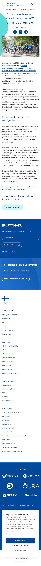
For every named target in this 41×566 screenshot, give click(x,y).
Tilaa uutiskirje (6, 334)
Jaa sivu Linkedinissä (26, 32)
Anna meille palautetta (9, 447)
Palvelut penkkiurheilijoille (10, 373)
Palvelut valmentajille (9, 358)
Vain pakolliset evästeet (20, 545)
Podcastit (5, 322)
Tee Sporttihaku (10, 245)
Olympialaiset (6, 385)
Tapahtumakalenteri (8, 330)
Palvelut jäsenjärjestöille (10, 346)
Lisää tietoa (9, 534)
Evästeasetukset (20, 550)
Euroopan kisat (7, 401)
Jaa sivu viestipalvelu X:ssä (20, 32)
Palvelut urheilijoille (8, 354)
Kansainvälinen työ (8, 428)
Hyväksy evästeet (20, 540)
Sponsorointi (6, 440)
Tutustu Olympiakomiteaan (10, 412)
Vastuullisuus (6, 420)
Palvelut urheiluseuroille (9, 350)
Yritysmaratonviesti (11, 207)
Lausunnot (5, 326)
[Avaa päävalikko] (37, 4)
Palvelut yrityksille (7, 365)
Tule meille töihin (7, 432)
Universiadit (5, 397)
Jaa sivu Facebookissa (15, 32)
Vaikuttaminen (6, 424)
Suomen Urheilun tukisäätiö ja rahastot (14, 436)
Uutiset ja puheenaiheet (9, 315)
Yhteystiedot (6, 416)
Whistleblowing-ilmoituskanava (12, 451)
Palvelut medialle (7, 369)
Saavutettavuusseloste (20, 558)
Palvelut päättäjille (8, 361)
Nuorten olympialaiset (9, 389)
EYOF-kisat (5, 393)
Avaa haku (32, 4)
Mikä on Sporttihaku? (11, 252)
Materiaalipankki (8, 443)
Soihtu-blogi (6, 319)
